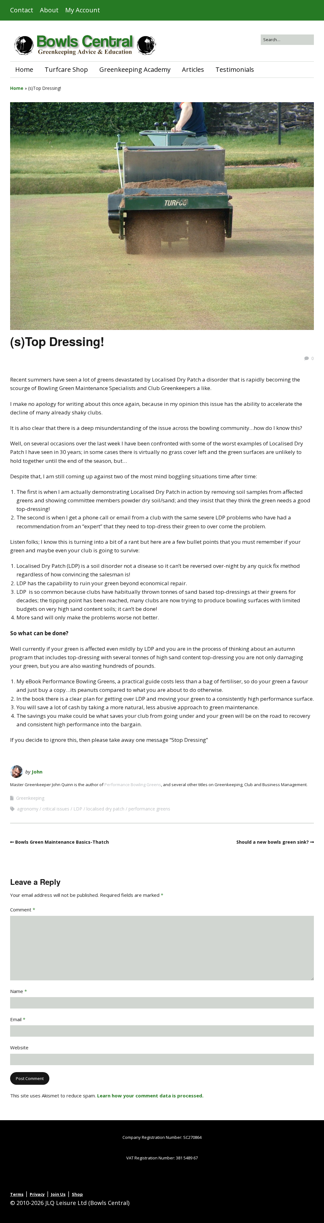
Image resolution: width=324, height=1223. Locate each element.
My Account (82, 10)
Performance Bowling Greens (132, 784)
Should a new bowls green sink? (272, 842)
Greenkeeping (30, 798)
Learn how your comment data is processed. (150, 1095)
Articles (193, 69)
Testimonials (234, 69)
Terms (16, 1194)
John (37, 771)
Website (19, 1047)
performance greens (149, 809)
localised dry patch (105, 809)
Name (18, 991)
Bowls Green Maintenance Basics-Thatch (62, 842)
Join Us (58, 1194)
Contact (21, 10)
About (49, 10)
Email (17, 1019)
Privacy (37, 1194)
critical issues (55, 809)
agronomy (27, 809)
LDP (77, 809)
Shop (77, 1194)
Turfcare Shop (66, 69)
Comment (22, 909)
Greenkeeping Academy (135, 69)
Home (24, 69)
